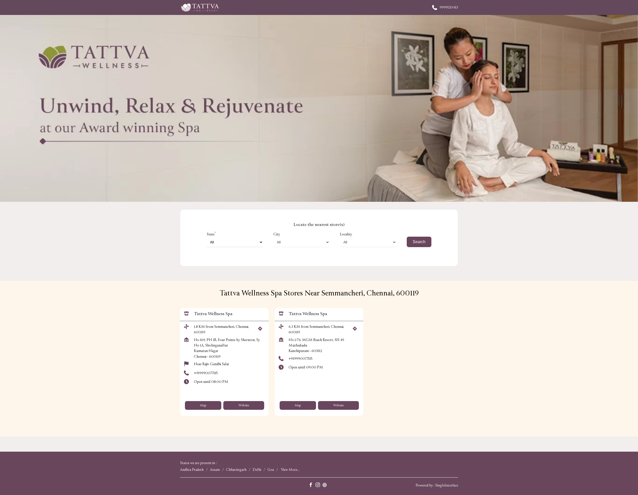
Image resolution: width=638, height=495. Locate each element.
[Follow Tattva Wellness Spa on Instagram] (319, 485)
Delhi (257, 470)
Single (446, 485)
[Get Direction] (261, 330)
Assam (215, 470)
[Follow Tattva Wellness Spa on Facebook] (312, 485)
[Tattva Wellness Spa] (200, 7)
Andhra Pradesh (192, 470)
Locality (346, 234)
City (276, 234)
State (211, 234)
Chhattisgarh (236, 470)
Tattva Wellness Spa (213, 314)
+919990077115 (206, 373)
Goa (270, 470)
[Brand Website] (325, 485)
